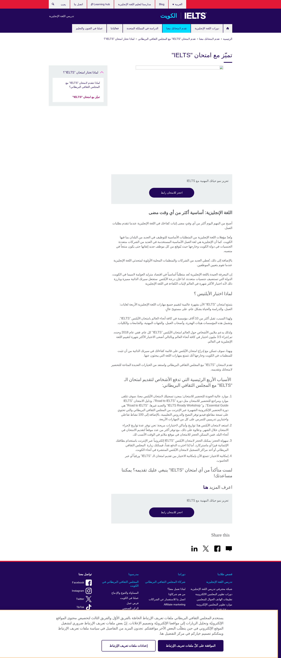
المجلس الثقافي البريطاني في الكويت (120, 583)
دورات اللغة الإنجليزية (207, 28)
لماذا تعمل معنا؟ (176, 589)
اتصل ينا (78, 4)
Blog (161, 4)
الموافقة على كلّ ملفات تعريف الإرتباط (190, 645)
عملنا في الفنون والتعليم (89, 28)
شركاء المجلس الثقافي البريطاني (165, 581)
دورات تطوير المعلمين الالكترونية (213, 594)
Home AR (227, 28)
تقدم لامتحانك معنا (176, 28)
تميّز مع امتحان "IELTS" (86, 97)
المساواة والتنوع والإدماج (125, 592)
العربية (178, 4)
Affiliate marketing (174, 604)
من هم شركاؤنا (176, 594)
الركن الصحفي (130, 608)
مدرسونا (133, 574)
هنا (205, 487)
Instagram (78, 590)
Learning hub (101, 4)
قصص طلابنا (225, 574)
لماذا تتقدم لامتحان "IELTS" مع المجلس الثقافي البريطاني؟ (83, 84)
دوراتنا (181, 574)
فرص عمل (133, 603)
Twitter (80, 599)
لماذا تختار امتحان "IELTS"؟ (80, 72)
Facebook (78, 582)
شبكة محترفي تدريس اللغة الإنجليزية (211, 589)
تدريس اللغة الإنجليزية (61, 16)
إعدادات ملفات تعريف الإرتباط (129, 645)
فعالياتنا (115, 28)
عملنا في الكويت (129, 598)
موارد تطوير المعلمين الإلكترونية (214, 604)
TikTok (80, 607)
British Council (221, 15)
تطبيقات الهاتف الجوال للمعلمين (214, 599)
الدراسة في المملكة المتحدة (142, 28)
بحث (51, 5)
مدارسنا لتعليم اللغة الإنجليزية (134, 4)
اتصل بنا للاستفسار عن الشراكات (167, 599)
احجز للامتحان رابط (172, 192)
